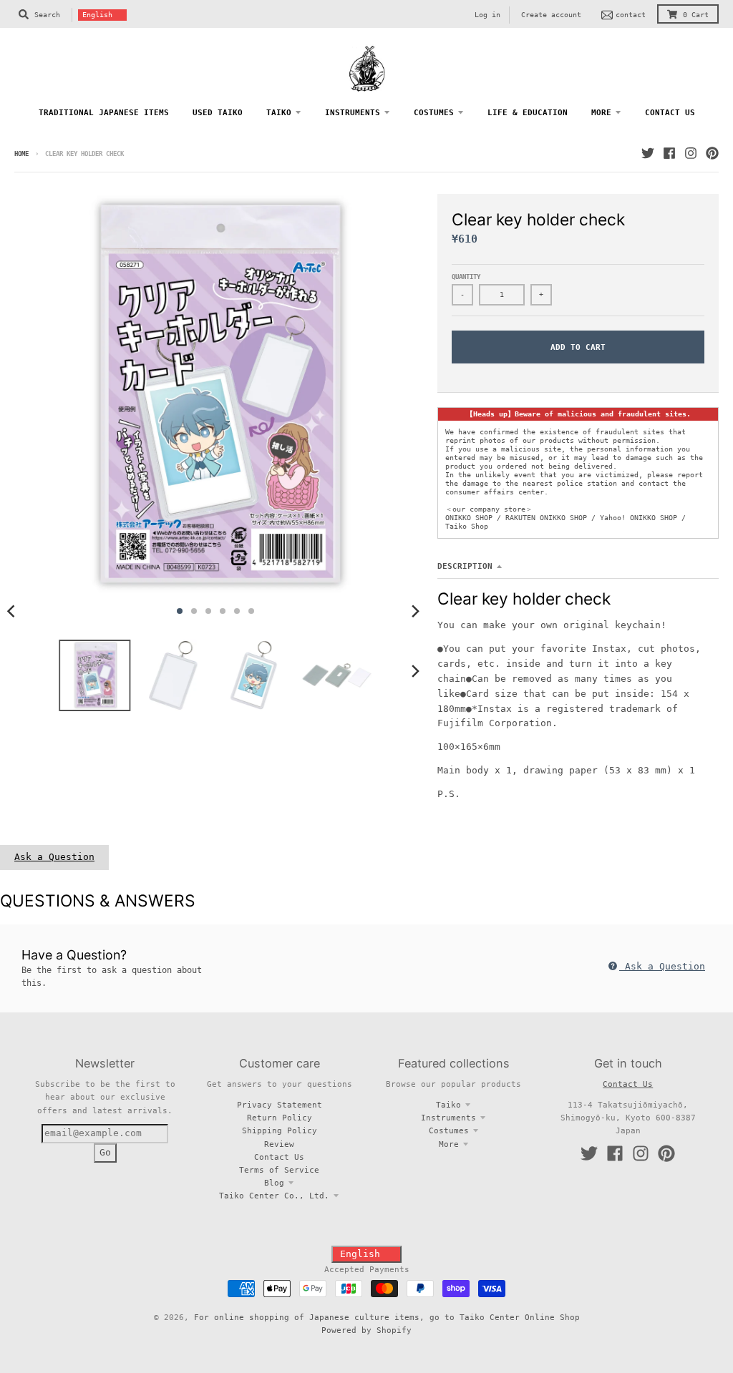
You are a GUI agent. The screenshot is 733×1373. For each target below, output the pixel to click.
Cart (696, 15)
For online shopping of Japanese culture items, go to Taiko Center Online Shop (387, 1317)
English (97, 15)
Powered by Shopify (366, 1330)
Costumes (449, 1130)
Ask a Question (54, 856)
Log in (487, 15)
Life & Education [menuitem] (527, 112)
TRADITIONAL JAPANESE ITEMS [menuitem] (104, 112)
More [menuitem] (601, 112)
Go (105, 1152)
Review (279, 1144)
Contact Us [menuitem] (670, 112)
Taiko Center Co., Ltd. (274, 1196)
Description (464, 566)
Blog (274, 1183)
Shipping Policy (279, 1130)
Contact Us (279, 1157)
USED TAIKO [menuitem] (218, 112)
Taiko (448, 1105)
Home (21, 153)
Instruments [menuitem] (352, 112)
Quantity (466, 276)
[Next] (414, 611)
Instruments (448, 1118)
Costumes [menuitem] (434, 112)
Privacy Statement (279, 1105)
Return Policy (279, 1118)
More (449, 1144)
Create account (551, 15)
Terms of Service (279, 1170)
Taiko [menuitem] (278, 112)
